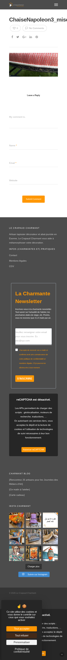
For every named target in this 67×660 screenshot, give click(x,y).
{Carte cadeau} (17, 495)
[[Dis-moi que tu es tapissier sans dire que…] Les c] (16, 553)
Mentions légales (18, 260)
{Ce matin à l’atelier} (19, 489)
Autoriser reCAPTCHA (33, 449)
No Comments (36, 28)
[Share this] (12, 36)
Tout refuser (21, 635)
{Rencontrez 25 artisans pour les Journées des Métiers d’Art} (33, 481)
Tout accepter (21, 628)
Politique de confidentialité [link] (22, 650)
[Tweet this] (18, 36)
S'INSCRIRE (24, 378)
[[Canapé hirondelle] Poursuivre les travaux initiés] (33, 536)
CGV (11, 266)
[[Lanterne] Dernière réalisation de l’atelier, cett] (50, 553)
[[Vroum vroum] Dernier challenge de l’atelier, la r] (50, 536)
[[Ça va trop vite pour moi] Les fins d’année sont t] (50, 520)
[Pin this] (37, 36)
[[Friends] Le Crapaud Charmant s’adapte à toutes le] (33, 520)
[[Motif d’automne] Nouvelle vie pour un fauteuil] (16, 536)
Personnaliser (22, 642)
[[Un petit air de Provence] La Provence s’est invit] (16, 520)
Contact (13, 255)
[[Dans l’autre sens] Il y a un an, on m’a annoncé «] (33, 553)
